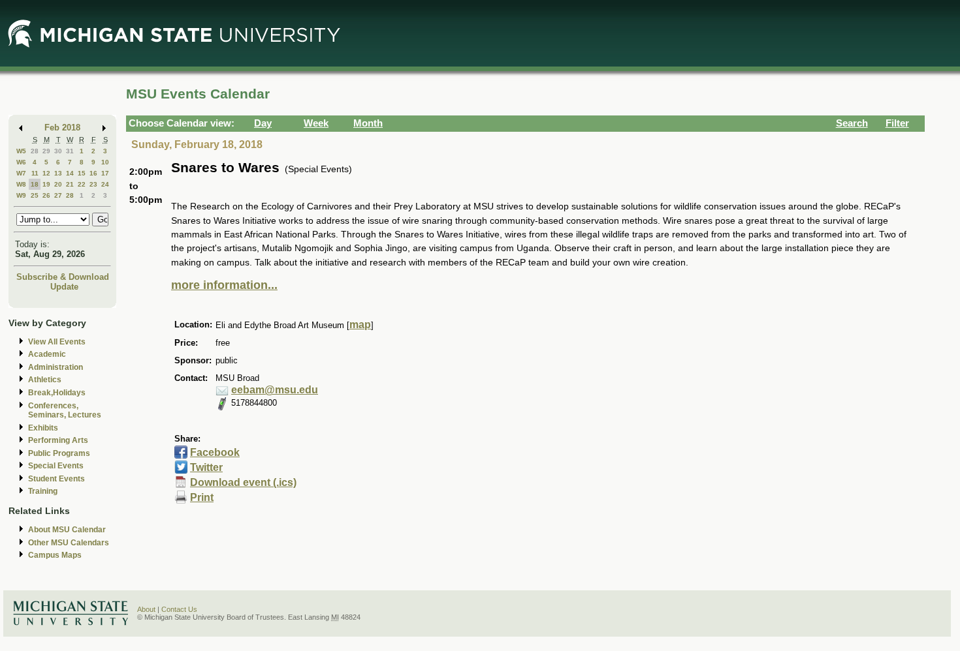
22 (82, 184)
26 (46, 195)
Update (64, 287)
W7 (21, 173)
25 (35, 195)
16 (93, 173)
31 (70, 151)
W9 (21, 195)
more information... (224, 285)
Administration (55, 367)
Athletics (44, 379)
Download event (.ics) (243, 482)
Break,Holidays (57, 392)
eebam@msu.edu (274, 389)
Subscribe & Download (62, 277)
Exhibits (43, 427)
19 (46, 184)
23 (93, 184)
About (146, 609)
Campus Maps (55, 555)
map (360, 324)
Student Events (56, 478)
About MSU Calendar (67, 529)
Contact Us (179, 609)
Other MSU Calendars (68, 542)
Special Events (56, 465)
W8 (21, 184)
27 (58, 195)
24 (105, 184)
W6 (21, 162)
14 (70, 173)
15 (82, 173)
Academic (47, 354)
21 (70, 184)
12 (46, 173)
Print (202, 497)
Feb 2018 (62, 127)
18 (35, 184)
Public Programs (59, 453)
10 (105, 162)
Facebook (215, 452)
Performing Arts (58, 440)
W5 (21, 151)
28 (35, 151)
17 (105, 173)
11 (35, 173)
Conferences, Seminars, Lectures (64, 410)
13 (58, 173)
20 (58, 184)
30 (58, 151)
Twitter (206, 467)
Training (42, 491)
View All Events (57, 341)
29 (46, 151)
